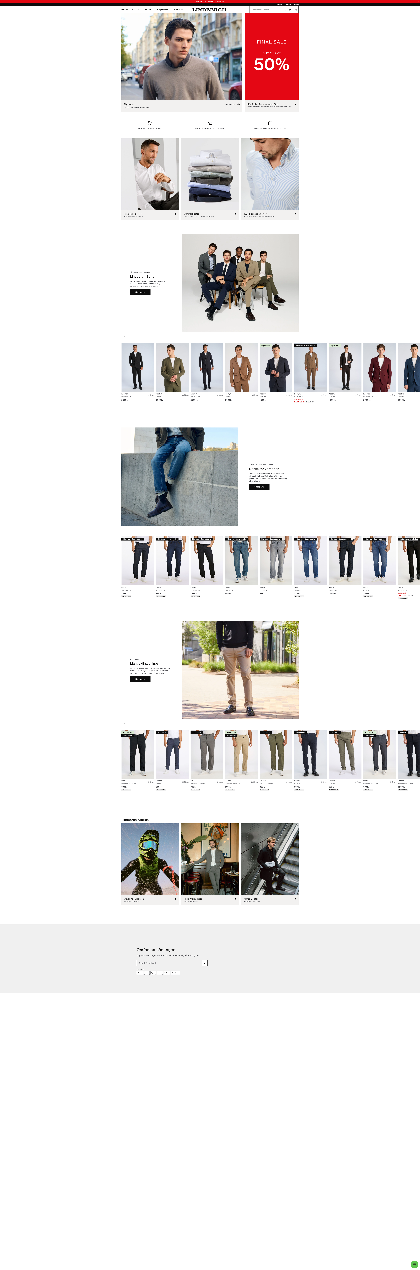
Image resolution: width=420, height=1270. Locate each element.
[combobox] (172, 963)
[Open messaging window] (414, 1264)
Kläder (134, 10)
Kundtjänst (278, 5)
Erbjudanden (162, 10)
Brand (296, 5)
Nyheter (124, 10)
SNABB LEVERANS (127, 5)
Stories (177, 10)
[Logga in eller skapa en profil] (290, 10)
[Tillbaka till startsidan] (209, 9)
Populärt (147, 10)
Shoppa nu (140, 292)
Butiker (288, 5)
